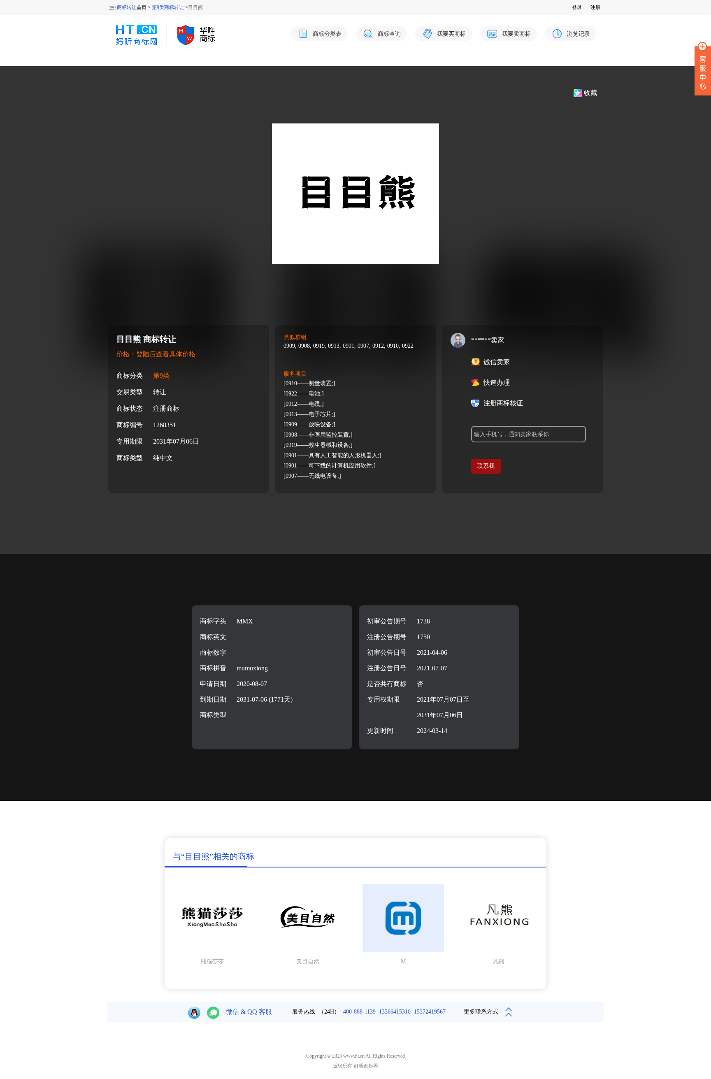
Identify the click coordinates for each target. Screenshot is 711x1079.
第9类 (161, 375)
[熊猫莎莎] (212, 950)
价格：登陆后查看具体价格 (155, 354)
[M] (403, 950)
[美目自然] (308, 950)
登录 (577, 7)
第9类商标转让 (168, 7)
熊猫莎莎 (212, 961)
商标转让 (127, 7)
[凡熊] (498, 950)
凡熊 (498, 961)
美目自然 (307, 961)
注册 (595, 7)
